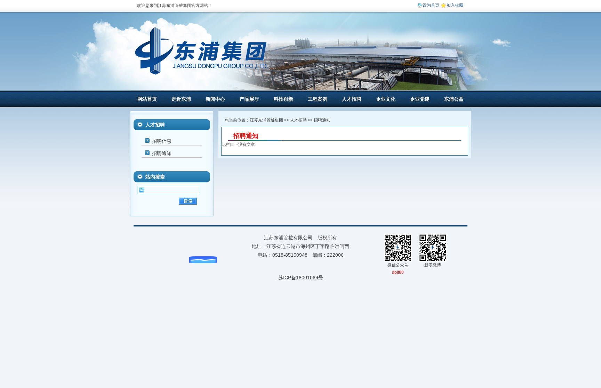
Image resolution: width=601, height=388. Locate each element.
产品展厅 (249, 99)
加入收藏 (455, 5)
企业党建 (420, 99)
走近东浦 (181, 99)
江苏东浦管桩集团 (266, 120)
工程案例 (317, 99)
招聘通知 (161, 153)
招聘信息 (161, 141)
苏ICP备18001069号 (300, 277)
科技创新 (283, 99)
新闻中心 (215, 99)
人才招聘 (351, 99)
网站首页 (147, 99)
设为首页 (431, 5)
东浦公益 (454, 99)
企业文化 (385, 99)
